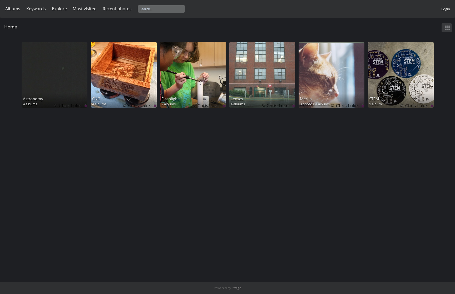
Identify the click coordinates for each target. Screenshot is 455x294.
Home (10, 27)
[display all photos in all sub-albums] (447, 27)
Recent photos (117, 9)
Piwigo (236, 288)
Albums (12, 9)
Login (445, 9)
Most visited (85, 9)
